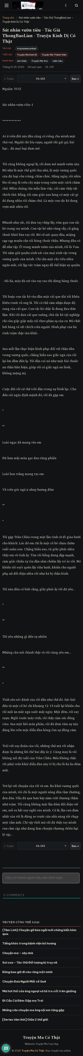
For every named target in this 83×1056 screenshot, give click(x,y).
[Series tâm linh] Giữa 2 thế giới (25, 1019)
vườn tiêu (58, 61)
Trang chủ (8, 17)
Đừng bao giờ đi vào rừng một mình (27, 972)
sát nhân (22, 61)
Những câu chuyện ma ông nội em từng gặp (33, 1010)
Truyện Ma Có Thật (41, 1037)
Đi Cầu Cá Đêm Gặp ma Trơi (22, 1000)
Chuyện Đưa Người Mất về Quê (24, 981)
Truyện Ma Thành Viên (54, 54)
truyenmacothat (26, 48)
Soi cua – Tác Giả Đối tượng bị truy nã (29, 962)
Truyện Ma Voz (39, 61)
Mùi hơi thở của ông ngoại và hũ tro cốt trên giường (39, 991)
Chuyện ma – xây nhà (17, 953)
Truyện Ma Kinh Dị (27, 54)
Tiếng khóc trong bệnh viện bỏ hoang (29, 943)
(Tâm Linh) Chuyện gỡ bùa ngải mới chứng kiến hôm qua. (39, 932)
